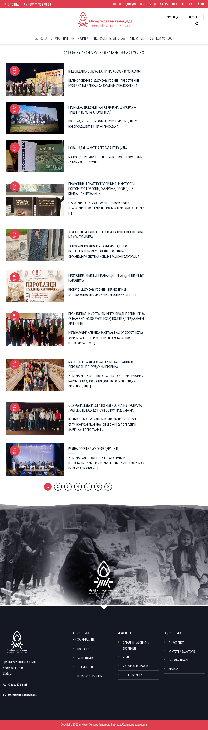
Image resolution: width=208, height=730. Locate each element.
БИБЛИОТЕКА (117, 38)
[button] (197, 24)
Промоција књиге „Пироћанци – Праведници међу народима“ (106, 278)
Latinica (192, 17)
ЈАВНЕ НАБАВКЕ (86, 658)
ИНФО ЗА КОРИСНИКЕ (163, 4)
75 (98, 486)
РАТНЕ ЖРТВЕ (136, 38)
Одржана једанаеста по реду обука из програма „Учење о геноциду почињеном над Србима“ (105, 408)
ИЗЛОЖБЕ (100, 38)
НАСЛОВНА (40, 38)
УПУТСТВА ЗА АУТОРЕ (182, 651)
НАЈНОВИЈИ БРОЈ (178, 660)
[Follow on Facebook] (198, 4)
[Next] (108, 486)
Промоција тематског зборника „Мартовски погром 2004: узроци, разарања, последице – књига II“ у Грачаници (102, 188)
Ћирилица (171, 17)
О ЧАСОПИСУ (176, 642)
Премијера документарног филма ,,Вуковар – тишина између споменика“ (102, 110)
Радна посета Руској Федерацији (93, 448)
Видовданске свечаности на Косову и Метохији (104, 71)
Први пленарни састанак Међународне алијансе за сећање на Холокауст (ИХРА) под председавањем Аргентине (106, 318)
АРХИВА (173, 669)
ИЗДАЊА (83, 38)
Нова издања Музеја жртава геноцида (97, 148)
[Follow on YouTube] (203, 4)
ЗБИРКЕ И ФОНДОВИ (162, 38)
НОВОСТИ (115, 4)
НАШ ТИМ (68, 38)
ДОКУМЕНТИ (134, 4)
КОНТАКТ (188, 4)
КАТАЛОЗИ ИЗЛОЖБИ (135, 666)
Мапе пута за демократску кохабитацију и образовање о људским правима (100, 364)
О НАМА (55, 38)
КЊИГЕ (127, 657)
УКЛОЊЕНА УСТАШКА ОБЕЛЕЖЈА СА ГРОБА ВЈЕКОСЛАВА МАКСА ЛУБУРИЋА (105, 234)
